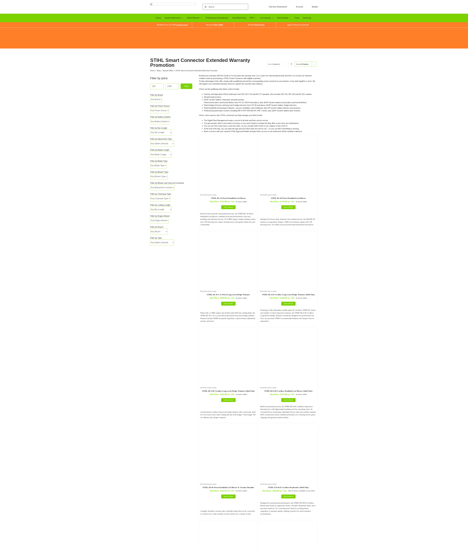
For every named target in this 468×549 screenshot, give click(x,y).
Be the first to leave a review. (208, 195)
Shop (159, 71)
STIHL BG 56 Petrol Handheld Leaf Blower (228, 198)
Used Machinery (239, 18)
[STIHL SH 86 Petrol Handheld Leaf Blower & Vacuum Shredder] (228, 426)
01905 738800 (218, 25)
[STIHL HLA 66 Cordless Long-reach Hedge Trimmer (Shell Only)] (288, 234)
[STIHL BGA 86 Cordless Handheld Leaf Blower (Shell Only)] (288, 330)
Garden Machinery (173, 18)
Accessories (265, 18)
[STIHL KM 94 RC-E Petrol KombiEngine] (288, 523)
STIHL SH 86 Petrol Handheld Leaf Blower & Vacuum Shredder (228, 487)
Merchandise (282, 18)
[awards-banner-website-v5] (234, 29)
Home (158, 18)
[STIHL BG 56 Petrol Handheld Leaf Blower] (228, 137)
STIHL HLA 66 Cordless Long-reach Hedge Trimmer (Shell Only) (288, 295)
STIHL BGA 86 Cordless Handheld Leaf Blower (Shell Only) (288, 391)
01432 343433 (259, 25)
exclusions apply (182, 25)
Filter (186, 86)
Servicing (307, 18)
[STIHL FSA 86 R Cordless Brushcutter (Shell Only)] (288, 426)
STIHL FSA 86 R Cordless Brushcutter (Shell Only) (288, 487)
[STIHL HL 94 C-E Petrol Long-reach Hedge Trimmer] (228, 234)
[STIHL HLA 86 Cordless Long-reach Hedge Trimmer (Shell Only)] (228, 330)
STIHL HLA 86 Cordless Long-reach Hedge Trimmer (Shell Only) (228, 391)
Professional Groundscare (217, 18)
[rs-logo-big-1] (173, 4)
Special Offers (168, 71)
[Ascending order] (291, 64)
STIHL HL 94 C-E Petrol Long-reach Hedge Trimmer (228, 295)
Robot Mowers (193, 18)
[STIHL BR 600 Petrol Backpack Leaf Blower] (228, 523)
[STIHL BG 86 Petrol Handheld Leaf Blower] (288, 137)
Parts (297, 18)
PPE (252, 18)
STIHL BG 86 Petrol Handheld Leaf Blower (288, 198)
